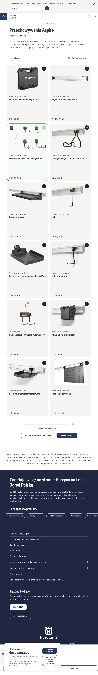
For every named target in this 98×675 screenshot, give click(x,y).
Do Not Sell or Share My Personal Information (50, 660)
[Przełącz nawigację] (95, 17)
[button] (14, 523)
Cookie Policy (14, 666)
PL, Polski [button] (12, 18)
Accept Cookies (49, 650)
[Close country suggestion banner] (94, 4)
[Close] (58, 646)
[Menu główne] (3, 16)
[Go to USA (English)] (47, 8)
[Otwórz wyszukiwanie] (89, 17)
